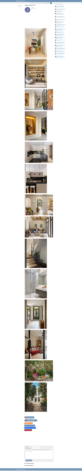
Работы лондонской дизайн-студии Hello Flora (60, 6)
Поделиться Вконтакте (30, 425)
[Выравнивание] (46, 449)
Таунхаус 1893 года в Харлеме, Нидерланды (61, 53)
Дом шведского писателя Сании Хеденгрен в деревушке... (60, 57)
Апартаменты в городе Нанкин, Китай (61, 51)
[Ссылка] (44, 449)
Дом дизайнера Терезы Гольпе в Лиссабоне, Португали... (60, 46)
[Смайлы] (48, 449)
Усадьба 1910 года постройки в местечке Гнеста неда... (60, 43)
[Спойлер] (45, 449)
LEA (57, 11)
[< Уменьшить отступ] (36, 449)
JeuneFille (32, 7)
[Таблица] (42, 449)
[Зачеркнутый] (32, 449)
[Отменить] (26, 449)
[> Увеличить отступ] (38, 449)
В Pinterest (29, 430)
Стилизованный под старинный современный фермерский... (59, 35)
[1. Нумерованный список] (35, 449)
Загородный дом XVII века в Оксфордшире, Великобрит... (60, 38)
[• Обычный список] (33, 449)
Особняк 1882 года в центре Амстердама (60, 16)
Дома (25, 6)
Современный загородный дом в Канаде (60, 13)
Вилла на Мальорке (61, 26)
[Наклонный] (30, 449)
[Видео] (41, 449)
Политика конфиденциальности (20, 469)
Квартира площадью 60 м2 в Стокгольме (61, 25)
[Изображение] (39, 449)
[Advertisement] (60, 72)
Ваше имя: (27, 446)
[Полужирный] (29, 449)
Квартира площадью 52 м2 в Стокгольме (61, 9)
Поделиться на (30, 427)
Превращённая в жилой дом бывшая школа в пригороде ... (60, 30)
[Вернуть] (28, 449)
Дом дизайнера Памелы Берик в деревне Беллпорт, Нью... (60, 49)
